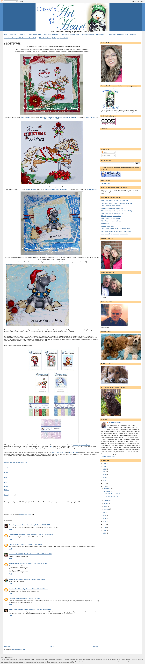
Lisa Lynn (12, 579)
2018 (104, 480)
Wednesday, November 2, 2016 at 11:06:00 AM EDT (33, 589)
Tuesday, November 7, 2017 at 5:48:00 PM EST (37, 609)
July (105, 506)
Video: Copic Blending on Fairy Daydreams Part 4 (115, 200)
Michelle (6, 490)
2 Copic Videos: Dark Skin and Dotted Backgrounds (121, 34)
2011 (104, 524)
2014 (104, 515)
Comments (106, 155)
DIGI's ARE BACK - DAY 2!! (112, 493)
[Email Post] (32, 514)
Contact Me (22, 34)
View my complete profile (108, 456)
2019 (104, 477)
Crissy (6, 495)
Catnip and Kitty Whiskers (17, 534)
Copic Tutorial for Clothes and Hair (110, 205)
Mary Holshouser (14, 563)
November (107, 491)
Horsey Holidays (31, 189)
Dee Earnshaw (13, 589)
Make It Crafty (73, 452)
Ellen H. (11, 544)
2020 (104, 475)
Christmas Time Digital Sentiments (51, 117)
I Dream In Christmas (69, 117)
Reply (10, 529)
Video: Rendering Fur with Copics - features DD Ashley (116, 211)
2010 (104, 527)
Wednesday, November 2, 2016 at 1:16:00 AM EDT (30, 579)
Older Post (96, 646)
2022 (104, 469)
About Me (13, 34)
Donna (6, 472)
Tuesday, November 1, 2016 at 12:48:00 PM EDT (36, 525)
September (107, 500)
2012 (104, 521)
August (106, 503)
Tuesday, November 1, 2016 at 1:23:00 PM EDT (28, 544)
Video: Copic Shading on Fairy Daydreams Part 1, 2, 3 (116, 203)
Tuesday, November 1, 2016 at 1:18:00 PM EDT (39, 534)
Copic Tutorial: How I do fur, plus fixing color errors (115, 228)
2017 (104, 483)
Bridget (6, 486)
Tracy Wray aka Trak (15, 525)
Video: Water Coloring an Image (70, 34)
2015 (104, 513)
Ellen (5, 482)
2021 (104, 472)
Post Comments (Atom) (19, 649)
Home (5, 34)
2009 (104, 530)
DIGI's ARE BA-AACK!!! (13, 44)
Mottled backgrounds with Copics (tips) (112, 208)
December (107, 488)
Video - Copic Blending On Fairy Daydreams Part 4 (53, 38)
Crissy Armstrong (115, 422)
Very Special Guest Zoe (59, 452)
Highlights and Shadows (108, 226)
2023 (104, 466)
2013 (104, 518)
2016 (104, 486)
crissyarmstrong (105, 183)
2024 (104, 463)
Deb (5, 477)
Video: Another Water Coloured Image (93, 34)
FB (51, 446)
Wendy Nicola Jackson (16, 609)
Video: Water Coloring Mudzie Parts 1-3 (112, 213)
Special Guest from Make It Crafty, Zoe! (15, 462)
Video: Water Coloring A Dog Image (111, 221)
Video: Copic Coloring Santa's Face (111, 216)
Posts (105, 152)
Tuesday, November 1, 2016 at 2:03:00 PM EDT (37, 554)
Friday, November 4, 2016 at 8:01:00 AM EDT (30, 598)
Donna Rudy (13, 598)
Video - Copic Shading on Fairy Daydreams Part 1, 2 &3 (20, 38)
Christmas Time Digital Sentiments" (56, 189)
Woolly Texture (105, 223)
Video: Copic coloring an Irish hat (110, 218)
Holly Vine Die (90, 117)
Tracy (6, 467)
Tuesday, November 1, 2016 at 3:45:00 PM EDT (33, 563)
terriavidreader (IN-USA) (16, 554)
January (106, 509)
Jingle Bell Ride (25, 117)
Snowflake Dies (92, 189)
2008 (104, 533)
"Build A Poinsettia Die (51, 119)
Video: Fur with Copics (34, 34)
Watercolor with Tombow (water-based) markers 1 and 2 (116, 231)
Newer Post (7, 646)
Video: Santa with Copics (51, 34)
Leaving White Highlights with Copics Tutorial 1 (114, 234)
